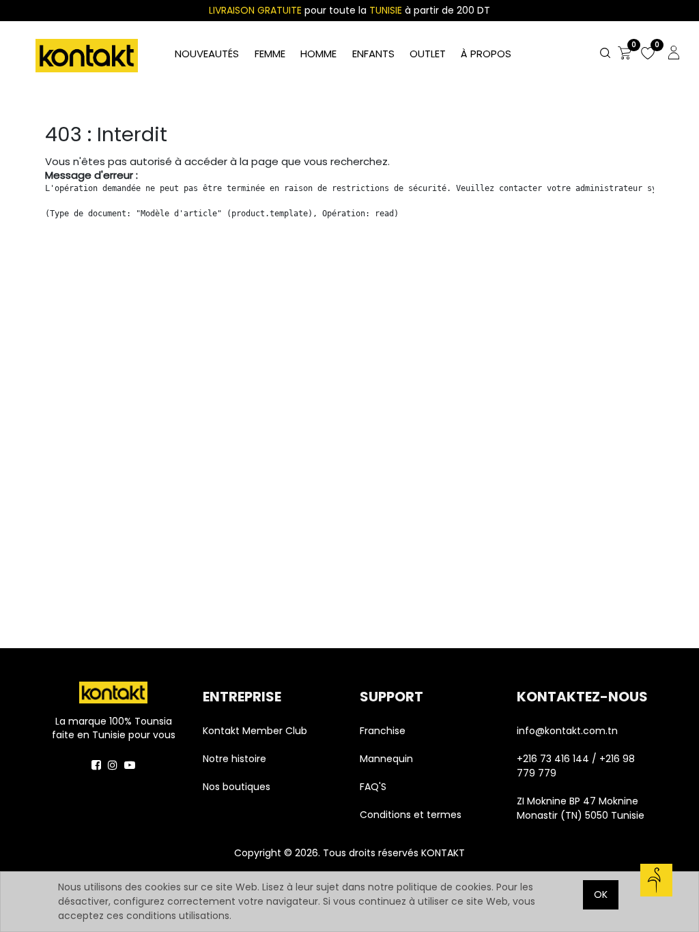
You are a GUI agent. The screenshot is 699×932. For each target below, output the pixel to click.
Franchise (382, 731)
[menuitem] (486, 54)
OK (601, 894)
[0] (624, 54)
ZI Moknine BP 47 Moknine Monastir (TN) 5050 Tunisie (580, 808)
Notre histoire (234, 759)
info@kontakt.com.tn (568, 731)
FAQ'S (373, 786)
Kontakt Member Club (255, 731)
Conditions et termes (410, 814)
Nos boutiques (236, 786)
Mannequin (388, 759)
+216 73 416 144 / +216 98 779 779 (576, 766)
